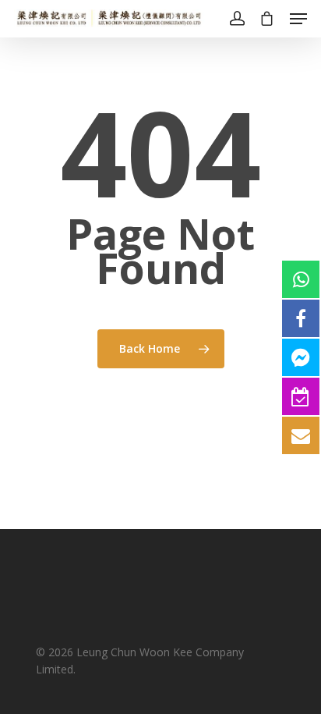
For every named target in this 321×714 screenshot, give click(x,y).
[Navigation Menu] (298, 19)
